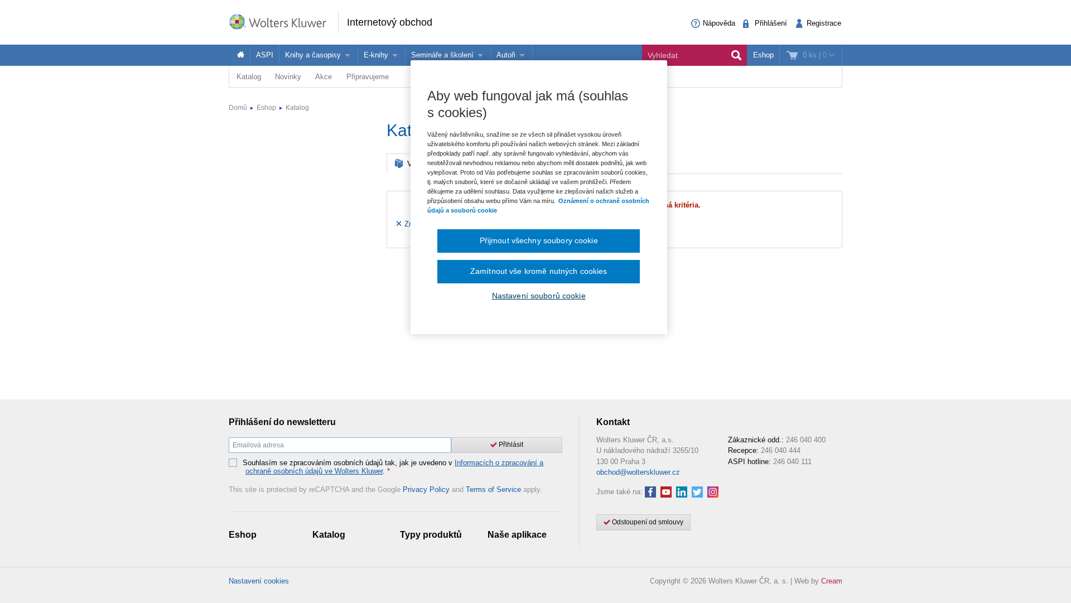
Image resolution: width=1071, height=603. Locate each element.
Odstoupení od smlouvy (646, 522)
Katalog (249, 77)
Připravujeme (367, 77)
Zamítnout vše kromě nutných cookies (538, 271)
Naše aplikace (517, 534)
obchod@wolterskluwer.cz (638, 472)
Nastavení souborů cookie (539, 295)
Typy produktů (431, 534)
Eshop (763, 55)
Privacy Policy (426, 489)
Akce (323, 77)
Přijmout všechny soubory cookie (539, 240)
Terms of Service (493, 489)
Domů (238, 108)
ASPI (264, 55)
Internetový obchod (389, 22)
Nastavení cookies (259, 581)
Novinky (288, 77)
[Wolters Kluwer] (283, 21)
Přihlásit (510, 444)
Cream (831, 581)
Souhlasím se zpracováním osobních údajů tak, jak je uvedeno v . (393, 467)
